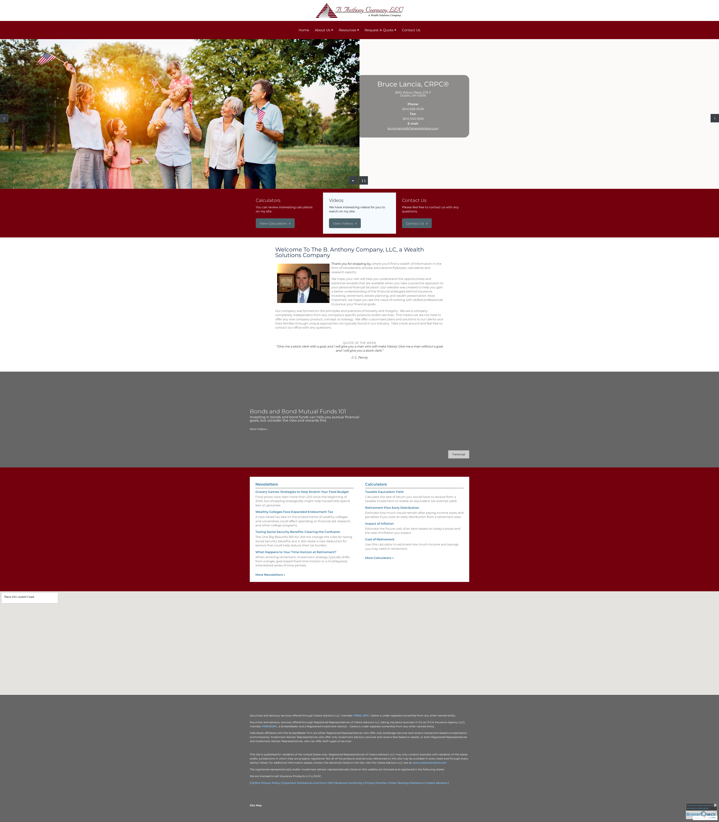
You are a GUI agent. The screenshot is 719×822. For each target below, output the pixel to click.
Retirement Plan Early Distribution (392, 508)
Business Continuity (348, 783)
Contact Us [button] (415, 223)
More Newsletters (270, 575)
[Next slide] (715, 118)
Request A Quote (379, 30)
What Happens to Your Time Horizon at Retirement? (295, 552)
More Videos (259, 429)
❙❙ (363, 180)
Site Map (256, 805)
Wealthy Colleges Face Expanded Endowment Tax (294, 512)
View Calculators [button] (273, 223)
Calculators (376, 484)
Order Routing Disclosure (406, 783)
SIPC (366, 715)
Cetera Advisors (436, 783)
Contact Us (411, 30)
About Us (322, 30)
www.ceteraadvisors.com (429, 762)
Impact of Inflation (379, 523)
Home (304, 30)
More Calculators (379, 558)
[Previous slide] (4, 118)
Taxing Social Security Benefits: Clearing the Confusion (297, 532)
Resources (347, 30)
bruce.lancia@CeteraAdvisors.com (413, 128)
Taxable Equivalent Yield (384, 492)
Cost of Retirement (380, 539)
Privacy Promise (376, 783)
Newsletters (266, 484)
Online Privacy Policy (265, 783)
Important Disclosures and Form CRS (307, 783)
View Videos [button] (343, 223)
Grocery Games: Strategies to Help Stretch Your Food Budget (302, 492)
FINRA (357, 715)
